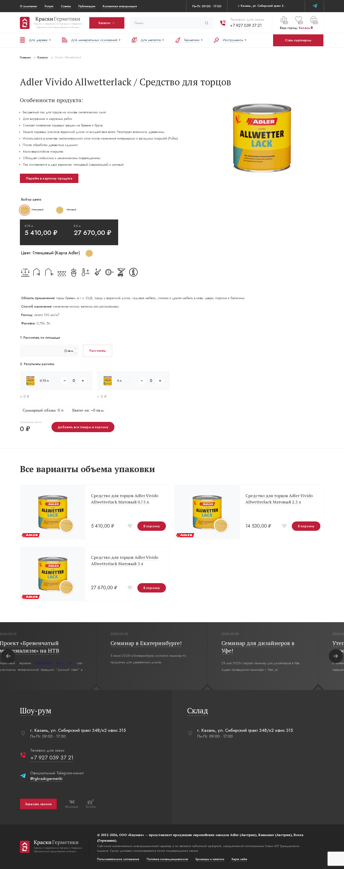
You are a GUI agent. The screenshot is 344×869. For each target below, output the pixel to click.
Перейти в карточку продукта (49, 178)
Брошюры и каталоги (210, 859)
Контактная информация (120, 6)
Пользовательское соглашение (118, 859)
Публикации (86, 6)
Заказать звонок (38, 804)
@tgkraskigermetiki (46, 778)
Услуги (48, 6)
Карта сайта (239, 859)
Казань (304, 27)
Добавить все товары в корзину (83, 427)
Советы (66, 6)
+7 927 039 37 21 (246, 25)
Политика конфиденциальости (167, 859)
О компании (28, 6)
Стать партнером (298, 40)
